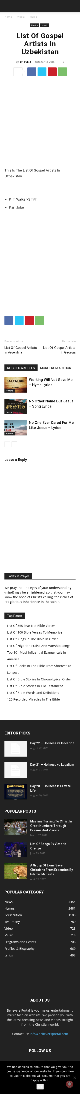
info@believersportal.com (49, 1034)
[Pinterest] (52, 71)
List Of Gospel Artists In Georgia (59, 350)
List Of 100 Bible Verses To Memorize (34, 632)
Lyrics (9, 412)
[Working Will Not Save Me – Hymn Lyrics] (15, 385)
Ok (40, 1086)
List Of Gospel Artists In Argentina (20, 350)
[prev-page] (7, 444)
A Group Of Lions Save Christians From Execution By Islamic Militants (51, 870)
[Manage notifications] (69, 1084)
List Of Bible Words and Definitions (33, 692)
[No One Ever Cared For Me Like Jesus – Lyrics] (15, 427)
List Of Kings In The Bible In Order (32, 639)
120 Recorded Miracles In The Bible (33, 699)
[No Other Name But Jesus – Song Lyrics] (15, 406)
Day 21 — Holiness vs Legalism (52, 764)
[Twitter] (42, 71)
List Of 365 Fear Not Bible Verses (31, 625)
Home (8, 17)
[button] (7, 6)
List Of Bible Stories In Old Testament (35, 686)
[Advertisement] (40, 123)
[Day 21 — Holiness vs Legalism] (15, 770)
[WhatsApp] (62, 71)
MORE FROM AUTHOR (55, 368)
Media (21, 17)
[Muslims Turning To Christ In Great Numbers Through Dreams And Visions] (15, 827)
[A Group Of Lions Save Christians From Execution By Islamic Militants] (15, 871)
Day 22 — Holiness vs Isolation (52, 743)
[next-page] (14, 444)
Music (33, 17)
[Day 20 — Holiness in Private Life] (15, 791)
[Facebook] (31, 71)
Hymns (9, 390)
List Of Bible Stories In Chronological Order (39, 679)
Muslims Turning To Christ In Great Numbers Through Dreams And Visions (51, 826)
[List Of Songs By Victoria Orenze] (15, 849)
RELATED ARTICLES (21, 368)
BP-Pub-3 (25, 61)
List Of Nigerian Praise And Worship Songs (38, 646)
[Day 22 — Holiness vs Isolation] (15, 749)
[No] (74, 1077)
